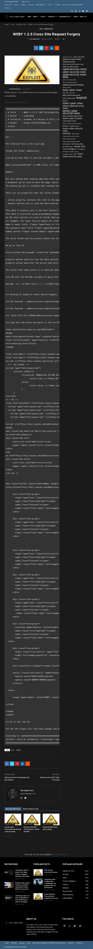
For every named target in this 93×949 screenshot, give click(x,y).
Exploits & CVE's (21, 24)
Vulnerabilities (39, 5)
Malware (23, 5)
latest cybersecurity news (73, 107)
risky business (75, 133)
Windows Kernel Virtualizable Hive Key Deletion (17, 778)
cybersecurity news (75, 69)
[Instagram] (75, 11)
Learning (21, 943)
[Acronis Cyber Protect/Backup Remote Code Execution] (13, 819)
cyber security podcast (69, 80)
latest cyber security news (71, 112)
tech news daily (77, 144)
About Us (7, 8)
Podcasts (57, 5)
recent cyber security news (73, 129)
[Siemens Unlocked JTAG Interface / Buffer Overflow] (32, 819)
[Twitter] (83, 11)
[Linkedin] (51, 48)
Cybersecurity (69, 61)
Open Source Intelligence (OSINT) (72, 5)
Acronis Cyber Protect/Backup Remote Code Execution (13, 829)
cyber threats (67, 87)
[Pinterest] (46, 48)
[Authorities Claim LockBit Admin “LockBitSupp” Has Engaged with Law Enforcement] (38, 881)
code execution (67, 57)
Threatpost (81, 149)
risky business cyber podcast (71, 136)
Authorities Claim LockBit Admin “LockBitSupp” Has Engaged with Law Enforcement (50, 883)
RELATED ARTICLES (13, 809)
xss (75, 154)
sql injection (67, 144)
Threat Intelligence (70, 149)
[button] (72, 11)
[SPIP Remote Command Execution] (38, 872)
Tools (49, 5)
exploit (18, 750)
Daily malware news (69, 98)
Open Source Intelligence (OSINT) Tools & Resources (49, 943)
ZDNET (80, 154)
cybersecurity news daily (74, 75)
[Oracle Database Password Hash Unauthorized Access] (38, 896)
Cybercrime (8, 5)
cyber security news (74, 72)
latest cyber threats (72, 118)
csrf (12, 750)
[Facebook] (36, 48)
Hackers (16, 5)
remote (66, 133)
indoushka (25, 89)
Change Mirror (11, 102)
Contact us (79, 943)
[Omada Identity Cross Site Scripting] (51, 819)
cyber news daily (78, 57)
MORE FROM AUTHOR (31, 809)
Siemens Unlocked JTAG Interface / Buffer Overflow (31, 829)
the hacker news (68, 147)
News (35, 16)
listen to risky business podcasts (72, 123)
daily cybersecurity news (71, 95)
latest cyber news (73, 103)
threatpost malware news (70, 151)
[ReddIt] (57, 48)
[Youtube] (86, 11)
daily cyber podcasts (69, 93)
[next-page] (9, 836)
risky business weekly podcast (71, 141)
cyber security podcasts (69, 82)
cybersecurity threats (73, 85)
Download (22, 102)
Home (29, 16)
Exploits (65, 101)
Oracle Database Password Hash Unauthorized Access (51, 896)
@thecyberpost (60, 854)
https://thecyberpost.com (28, 793)
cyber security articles (70, 67)
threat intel (79, 146)
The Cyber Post (34, 39)
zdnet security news (72, 156)
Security (30, 5)
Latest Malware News (69, 121)
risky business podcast (69, 139)
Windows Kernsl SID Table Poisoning (49, 778)
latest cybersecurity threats (72, 116)
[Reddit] (79, 11)
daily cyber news (72, 90)
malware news (74, 126)
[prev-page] (6, 836)
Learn (75, 16)
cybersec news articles (72, 59)
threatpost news (68, 154)
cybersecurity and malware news (73, 64)
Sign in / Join (25, 1)
